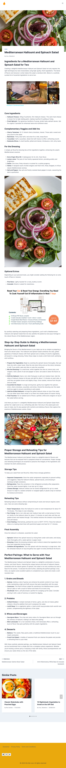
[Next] (61, 697)
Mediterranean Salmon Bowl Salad (13, 660)
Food (6, 49)
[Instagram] (6, 754)
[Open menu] (62, 3)
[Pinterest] (3, 754)
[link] (9, 83)
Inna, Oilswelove (10, 56)
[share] (43, 83)
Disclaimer (6, 747)
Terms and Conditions (29, 747)
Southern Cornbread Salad (21, 84)
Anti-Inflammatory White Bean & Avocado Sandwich (50, 661)
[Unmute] (50, 87)
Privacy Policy (15, 747)
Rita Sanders (9, 707)
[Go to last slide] (4, 697)
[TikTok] (9, 754)
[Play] (48, 87)
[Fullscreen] (58, 87)
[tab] (29, 716)
